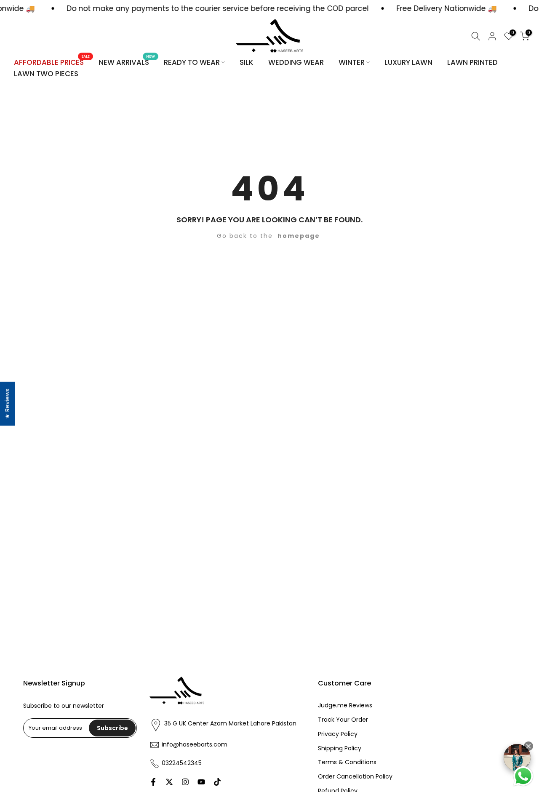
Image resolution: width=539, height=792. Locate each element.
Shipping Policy (339, 748)
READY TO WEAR (192, 62)
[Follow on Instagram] (185, 782)
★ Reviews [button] (7, 403)
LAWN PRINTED (472, 62)
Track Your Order (343, 720)
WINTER (352, 62)
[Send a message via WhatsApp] (523, 776)
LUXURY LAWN (408, 62)
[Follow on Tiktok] (217, 782)
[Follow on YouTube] (201, 782)
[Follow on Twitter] (169, 782)
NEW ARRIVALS (127, 62)
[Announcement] (414, 9)
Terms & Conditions (347, 762)
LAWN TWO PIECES (46, 74)
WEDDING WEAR (296, 62)
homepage (299, 236)
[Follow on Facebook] (153, 782)
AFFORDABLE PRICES (52, 62)
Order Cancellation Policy (355, 777)
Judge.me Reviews (345, 705)
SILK (246, 62)
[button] (528, 746)
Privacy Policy (338, 734)
